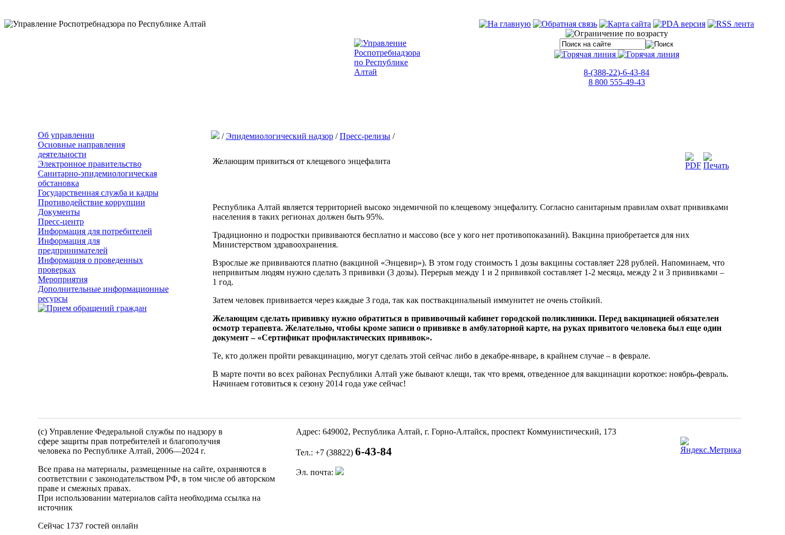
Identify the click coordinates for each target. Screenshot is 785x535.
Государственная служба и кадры (98, 192)
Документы (59, 211)
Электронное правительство (90, 163)
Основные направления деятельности (81, 149)
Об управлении (66, 134)
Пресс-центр (61, 221)
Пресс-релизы (365, 136)
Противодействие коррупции (91, 202)
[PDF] (693, 165)
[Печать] (716, 165)
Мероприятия (63, 279)
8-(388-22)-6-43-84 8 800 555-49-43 (616, 77)
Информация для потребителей (95, 231)
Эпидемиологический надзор (279, 136)
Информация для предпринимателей (73, 245)
